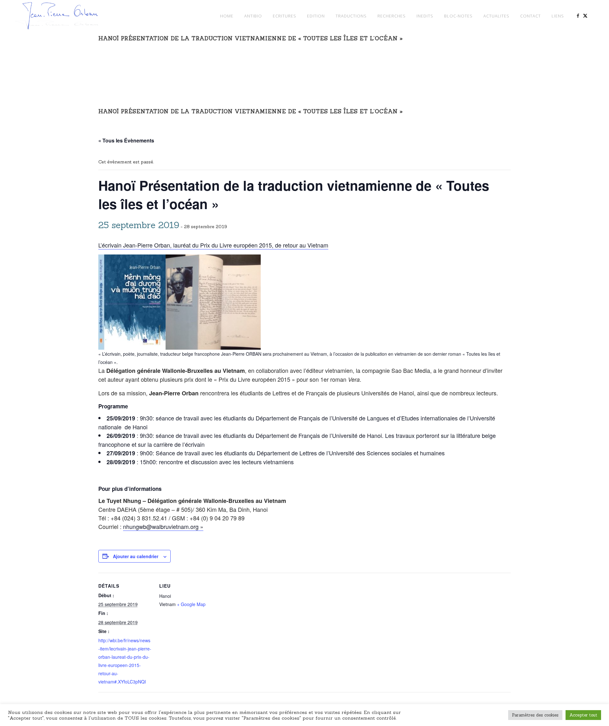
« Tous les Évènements (126, 140)
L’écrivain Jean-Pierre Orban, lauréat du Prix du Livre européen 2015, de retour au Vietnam (213, 245)
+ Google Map (191, 604)
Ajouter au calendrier (135, 556)
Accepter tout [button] (583, 715)
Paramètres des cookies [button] (535, 715)
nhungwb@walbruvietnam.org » (163, 526)
